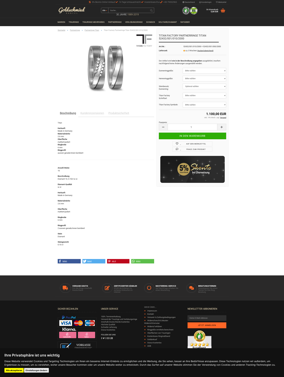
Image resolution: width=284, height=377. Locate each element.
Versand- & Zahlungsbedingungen (161, 317)
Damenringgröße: (166, 71)
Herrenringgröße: (166, 78)
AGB (149, 346)
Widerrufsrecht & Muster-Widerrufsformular (156, 321)
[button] (69, 261)
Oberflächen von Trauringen (158, 333)
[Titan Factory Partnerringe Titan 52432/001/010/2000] (106, 67)
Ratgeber (185, 22)
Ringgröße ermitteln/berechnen (160, 330)
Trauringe (74, 22)
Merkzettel (222, 2)
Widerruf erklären (154, 326)
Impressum (152, 311)
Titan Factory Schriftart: (164, 96)
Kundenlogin (206, 2)
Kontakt (150, 314)
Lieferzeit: (163, 50)
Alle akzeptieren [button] (14, 370)
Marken (61, 22)
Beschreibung (68, 113)
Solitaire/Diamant (168, 22)
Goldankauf (152, 339)
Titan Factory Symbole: (168, 105)
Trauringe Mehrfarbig (93, 22)
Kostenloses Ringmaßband (158, 336)
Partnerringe (115, 22)
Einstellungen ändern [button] (36, 370)
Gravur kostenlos (154, 343)
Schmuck (150, 22)
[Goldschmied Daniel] (77, 11)
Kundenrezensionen (92, 113)
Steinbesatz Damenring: (164, 87)
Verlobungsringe (134, 22)
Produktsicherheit (118, 113)
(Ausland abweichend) (205, 51)
